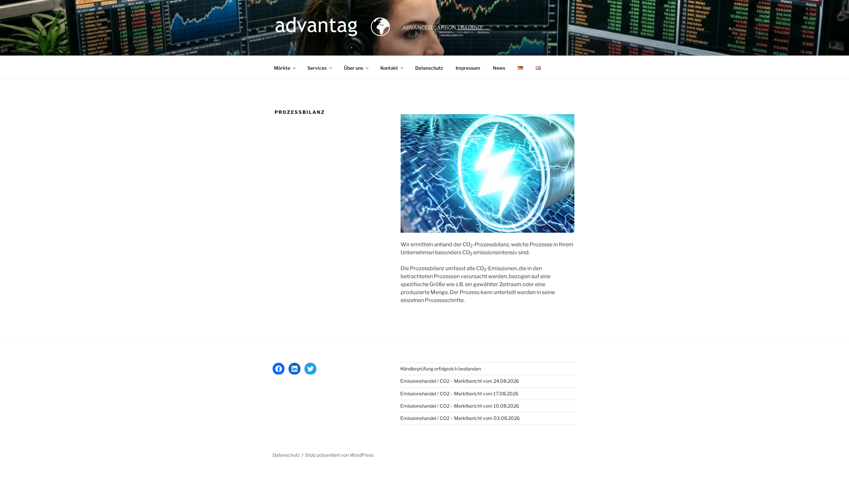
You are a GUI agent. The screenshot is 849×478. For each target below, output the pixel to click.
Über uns (353, 68)
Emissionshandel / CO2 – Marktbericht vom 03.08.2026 (460, 418)
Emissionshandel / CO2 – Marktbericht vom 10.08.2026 (459, 406)
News (499, 68)
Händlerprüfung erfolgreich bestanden (440, 368)
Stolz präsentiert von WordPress (339, 455)
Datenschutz (429, 68)
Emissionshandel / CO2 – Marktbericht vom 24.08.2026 (459, 381)
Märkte (282, 68)
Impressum (468, 68)
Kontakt (389, 68)
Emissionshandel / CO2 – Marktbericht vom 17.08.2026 (459, 393)
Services (317, 68)
